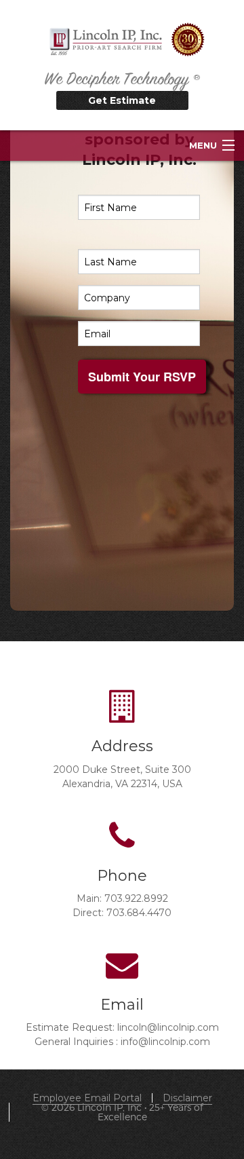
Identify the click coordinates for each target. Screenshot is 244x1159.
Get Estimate (122, 100)
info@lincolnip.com (165, 1042)
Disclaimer (187, 1098)
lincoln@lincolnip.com (168, 1027)
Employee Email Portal (87, 1098)
